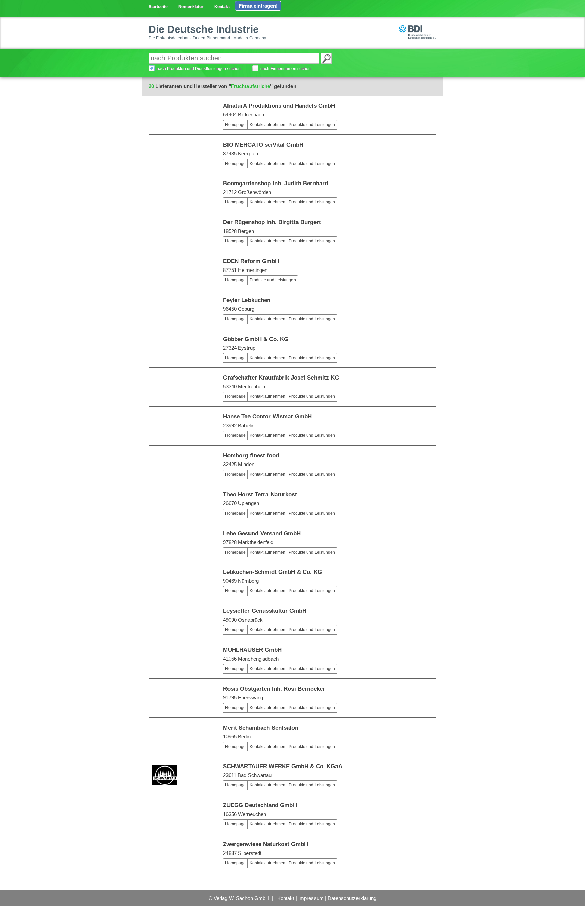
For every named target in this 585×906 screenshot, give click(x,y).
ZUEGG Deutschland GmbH (260, 805)
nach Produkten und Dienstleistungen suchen (199, 68)
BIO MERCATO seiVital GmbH (263, 145)
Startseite (158, 6)
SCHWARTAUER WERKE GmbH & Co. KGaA (282, 766)
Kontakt (222, 6)
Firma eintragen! (258, 6)
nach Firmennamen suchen (285, 68)
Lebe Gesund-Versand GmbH (262, 533)
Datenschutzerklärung (352, 898)
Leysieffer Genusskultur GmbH (264, 611)
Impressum (311, 898)
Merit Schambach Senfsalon (260, 728)
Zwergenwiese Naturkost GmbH (265, 844)
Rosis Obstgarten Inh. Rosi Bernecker (274, 689)
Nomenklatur (190, 6)
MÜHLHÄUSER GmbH (252, 650)
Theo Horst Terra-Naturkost (260, 494)
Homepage (235, 124)
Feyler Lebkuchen (246, 300)
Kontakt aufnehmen (267, 124)
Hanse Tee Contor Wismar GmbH (267, 416)
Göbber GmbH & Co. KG (255, 339)
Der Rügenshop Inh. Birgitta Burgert (272, 222)
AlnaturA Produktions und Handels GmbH (279, 106)
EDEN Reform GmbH (251, 261)
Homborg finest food (251, 455)
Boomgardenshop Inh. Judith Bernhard (275, 183)
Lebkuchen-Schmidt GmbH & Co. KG (272, 572)
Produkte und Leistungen (312, 124)
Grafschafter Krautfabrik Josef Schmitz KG (281, 377)
